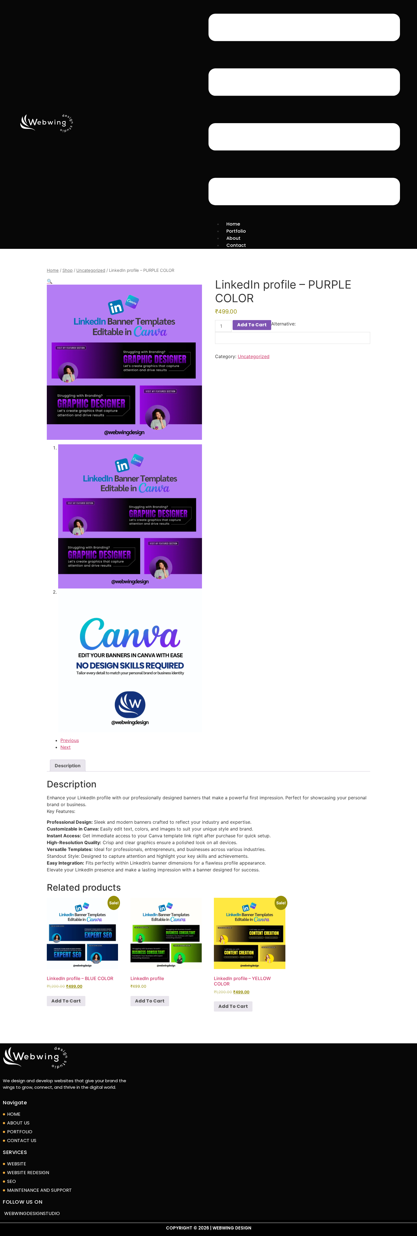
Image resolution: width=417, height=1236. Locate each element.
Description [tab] (68, 765)
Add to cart (252, 324)
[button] (304, 110)
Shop (67, 270)
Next (65, 747)
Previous (69, 740)
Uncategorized (90, 270)
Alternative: (283, 323)
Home (53, 270)
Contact (236, 245)
